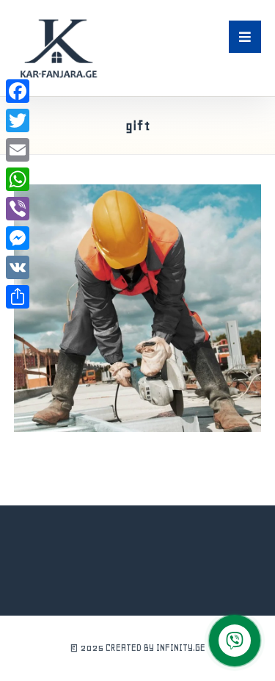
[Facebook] (17, 91)
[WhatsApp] (17, 179)
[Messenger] (17, 238)
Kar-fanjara (98, 426)
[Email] (17, 150)
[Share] (17, 296)
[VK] (17, 267)
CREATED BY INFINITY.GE (155, 647)
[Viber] (17, 208)
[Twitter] (17, 120)
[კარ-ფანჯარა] (58, 48)
